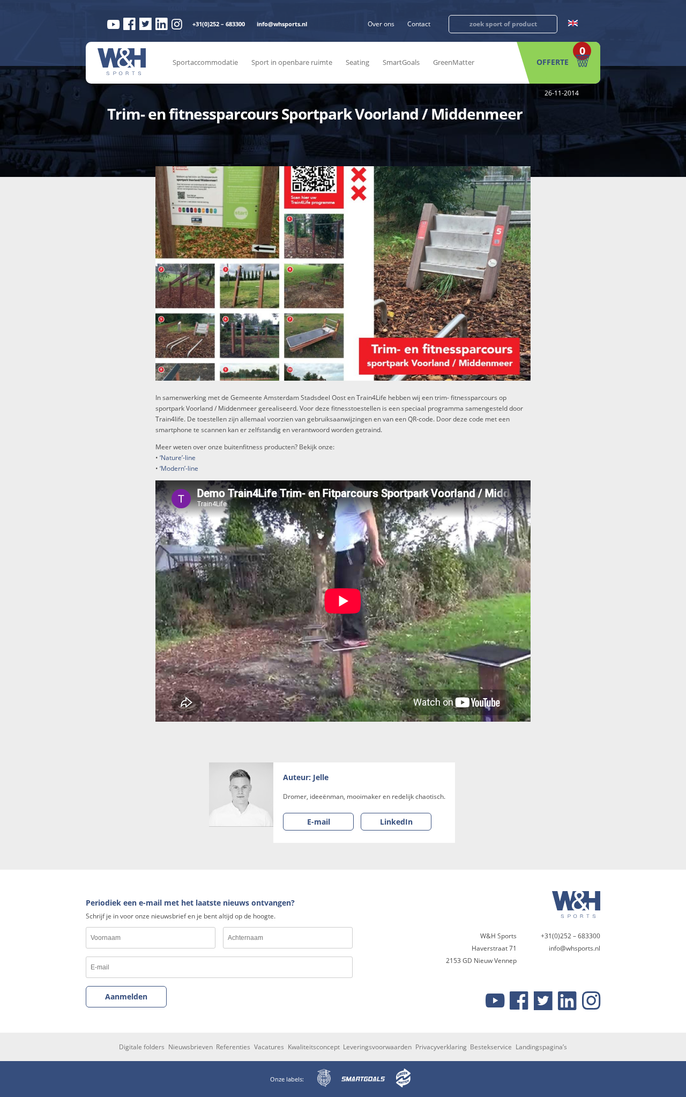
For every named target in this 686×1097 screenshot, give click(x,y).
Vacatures (269, 1046)
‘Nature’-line (178, 457)
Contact (418, 23)
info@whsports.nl (282, 24)
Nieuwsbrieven (190, 1046)
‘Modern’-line (179, 468)
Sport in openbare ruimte (291, 62)
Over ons (381, 23)
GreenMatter (453, 62)
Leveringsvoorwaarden (377, 1046)
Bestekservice (491, 1046)
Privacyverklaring (441, 1046)
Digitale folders (142, 1046)
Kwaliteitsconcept (314, 1046)
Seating (357, 62)
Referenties (233, 1046)
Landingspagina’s (541, 1046)
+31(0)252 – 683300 (218, 24)
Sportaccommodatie (205, 62)
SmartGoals (401, 62)
